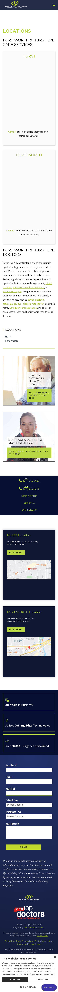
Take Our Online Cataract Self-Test (39, 395)
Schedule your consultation (23, 308)
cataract (7, 288)
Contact (12, 132)
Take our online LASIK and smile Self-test (28, 452)
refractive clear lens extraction (28, 288)
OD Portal (29, 503)
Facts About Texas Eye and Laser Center (23, 941)
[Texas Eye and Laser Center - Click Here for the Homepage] (15, 4)
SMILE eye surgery (12, 291)
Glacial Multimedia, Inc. (34, 927)
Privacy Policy (34, 944)
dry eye (17, 304)
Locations (13, 329)
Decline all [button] (42, 979)
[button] (29, 987)
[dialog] (29, 973)
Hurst (28, 56)
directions (16, 552)
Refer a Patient (29, 496)
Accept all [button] (15, 979)
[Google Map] (29, 95)
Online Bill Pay (29, 510)
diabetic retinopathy (33, 304)
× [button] (55, 957)
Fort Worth (29, 155)
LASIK (49, 283)
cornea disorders (36, 300)
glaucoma (8, 304)
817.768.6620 (42, 936)
